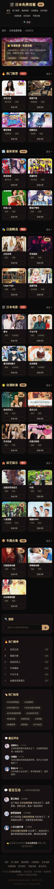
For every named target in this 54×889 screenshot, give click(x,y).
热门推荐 (16, 10)
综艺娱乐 (27, 16)
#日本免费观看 (13, 702)
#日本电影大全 (13, 707)
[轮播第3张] (29, 62)
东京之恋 (14, 649)
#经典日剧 (11, 719)
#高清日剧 (25, 719)
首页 (8, 10)
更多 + (49, 73)
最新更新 (25, 10)
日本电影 (43, 10)
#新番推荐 (11, 724)
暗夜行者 (14, 655)
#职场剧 (24, 724)
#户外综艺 (37, 724)
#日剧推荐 (29, 702)
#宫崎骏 (38, 719)
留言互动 (42, 866)
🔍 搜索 (27, 22)
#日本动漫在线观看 (32, 707)
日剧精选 (34, 10)
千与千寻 (14, 674)
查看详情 (14, 107)
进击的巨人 (15, 661)
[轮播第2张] (27, 62)
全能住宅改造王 (17, 680)
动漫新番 (17, 16)
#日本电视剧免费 (14, 713)
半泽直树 (14, 668)
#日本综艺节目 (32, 713)
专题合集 (36, 16)
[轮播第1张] (24, 62)
